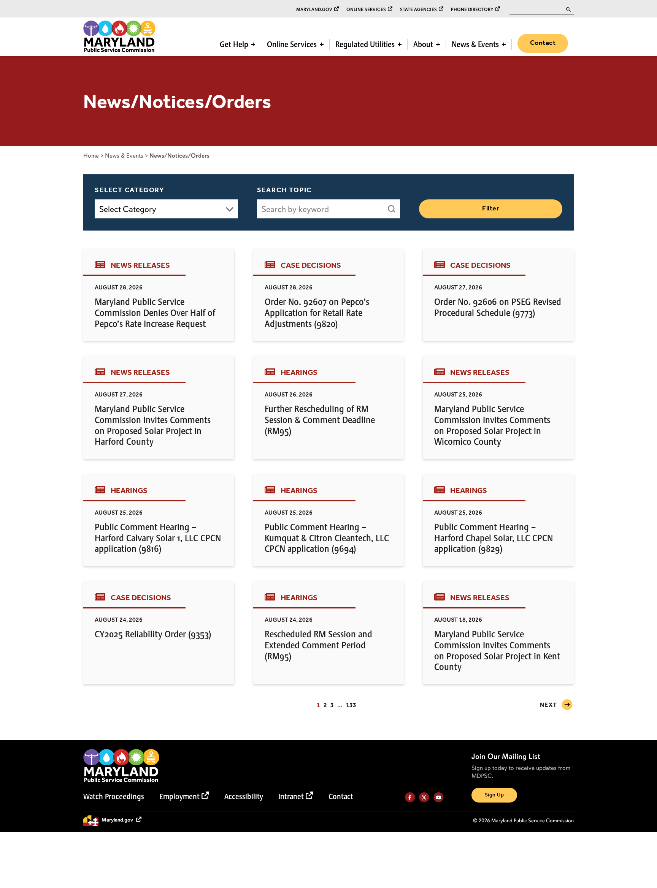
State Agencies (418, 9)
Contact (542, 42)
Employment (179, 796)
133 (351, 705)
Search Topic (284, 190)
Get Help (234, 44)
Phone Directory (472, 9)
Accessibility (243, 796)
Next (548, 705)
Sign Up (494, 795)
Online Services (366, 9)
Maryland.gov (314, 9)
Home (91, 155)
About (423, 44)
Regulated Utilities (365, 44)
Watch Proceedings (113, 796)
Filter (490, 208)
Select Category (130, 190)
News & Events (475, 44)
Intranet (291, 796)
